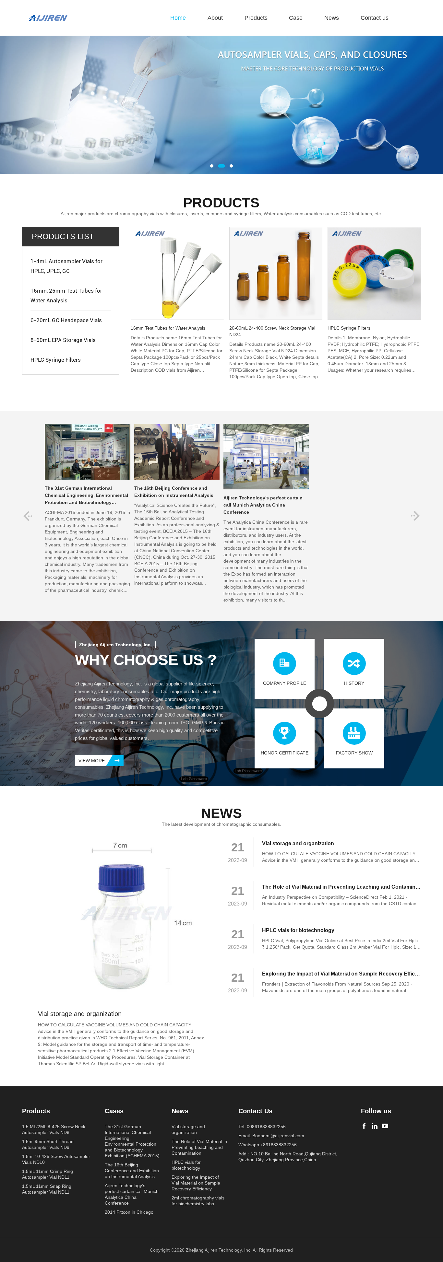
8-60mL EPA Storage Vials (63, 340)
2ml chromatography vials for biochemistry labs (198, 1200)
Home (178, 18)
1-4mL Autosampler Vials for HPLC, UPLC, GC (66, 266)
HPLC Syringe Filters (55, 359)
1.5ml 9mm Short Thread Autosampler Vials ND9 (48, 1144)
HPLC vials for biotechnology (186, 1165)
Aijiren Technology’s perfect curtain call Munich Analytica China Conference (132, 1194)
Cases (114, 1111)
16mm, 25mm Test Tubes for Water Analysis (66, 295)
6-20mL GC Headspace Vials (66, 320)
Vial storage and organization (188, 1129)
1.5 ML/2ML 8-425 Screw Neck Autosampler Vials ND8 (53, 1129)
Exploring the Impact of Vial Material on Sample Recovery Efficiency (196, 1182)
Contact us (375, 18)
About (215, 18)
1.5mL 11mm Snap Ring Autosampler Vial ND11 (46, 1189)
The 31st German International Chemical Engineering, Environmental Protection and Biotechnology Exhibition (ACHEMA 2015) (132, 1141)
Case (296, 18)
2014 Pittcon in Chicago (129, 1212)
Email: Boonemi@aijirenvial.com (271, 1135)
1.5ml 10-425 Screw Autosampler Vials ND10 (56, 1159)
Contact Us (255, 1111)
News (331, 18)
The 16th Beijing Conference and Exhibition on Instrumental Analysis (132, 1170)
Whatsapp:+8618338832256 (267, 1144)
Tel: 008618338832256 (262, 1126)
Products (256, 18)
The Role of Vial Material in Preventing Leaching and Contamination (199, 1147)
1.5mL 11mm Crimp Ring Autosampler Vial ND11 (47, 1174)
